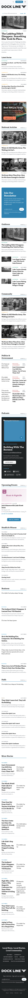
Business (4, 607)
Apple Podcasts (10, 474)
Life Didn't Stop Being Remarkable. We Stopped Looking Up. (8, 845)
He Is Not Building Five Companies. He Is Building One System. (13, 638)
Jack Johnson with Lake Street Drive (12, 506)
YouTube (8, 471)
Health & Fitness (20, 959)
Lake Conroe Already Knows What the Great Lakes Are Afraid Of (19, 272)
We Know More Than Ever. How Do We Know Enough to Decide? (13, 87)
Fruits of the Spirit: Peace (9, 733)
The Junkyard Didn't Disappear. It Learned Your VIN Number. (14, 610)
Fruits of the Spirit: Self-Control (11, 723)
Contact (11, 993)
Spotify (17, 471)
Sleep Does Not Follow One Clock (11, 567)
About (7, 993)
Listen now (9, 462)
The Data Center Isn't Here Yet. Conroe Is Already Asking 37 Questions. (19, 383)
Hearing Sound (6, 577)
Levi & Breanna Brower (15, 453)
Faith (3, 698)
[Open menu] (25, 2)
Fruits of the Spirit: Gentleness (10, 743)
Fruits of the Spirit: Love (8, 713)
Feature (22, 957)
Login (21, 993)
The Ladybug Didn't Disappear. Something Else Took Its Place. (14, 36)
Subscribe (19, 1)
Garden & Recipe (8, 959)
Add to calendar (8, 513)
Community (5, 72)
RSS (19, 474)
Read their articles (7, 465)
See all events (14, 519)
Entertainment (8, 957)
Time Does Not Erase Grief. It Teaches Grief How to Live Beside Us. (14, 535)
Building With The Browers (13, 448)
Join (21, 209)
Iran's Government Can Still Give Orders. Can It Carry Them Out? (19, 370)
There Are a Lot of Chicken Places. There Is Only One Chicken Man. (14, 667)
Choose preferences (20, 982)
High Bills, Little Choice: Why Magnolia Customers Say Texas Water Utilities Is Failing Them (8, 887)
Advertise (16, 993)
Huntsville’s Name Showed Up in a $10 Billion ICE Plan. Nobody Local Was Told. (18, 397)
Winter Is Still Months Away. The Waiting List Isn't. (13, 75)
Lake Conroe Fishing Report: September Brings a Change (19, 283)
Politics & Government (16, 364)
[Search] (13, 2)
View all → (23, 127)
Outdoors (4, 31)
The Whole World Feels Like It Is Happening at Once (8, 786)
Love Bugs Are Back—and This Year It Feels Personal (14, 63)
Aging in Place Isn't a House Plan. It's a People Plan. (12, 546)
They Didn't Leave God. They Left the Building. (14, 701)
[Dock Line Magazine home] (14, 6)
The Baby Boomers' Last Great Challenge (13, 557)
